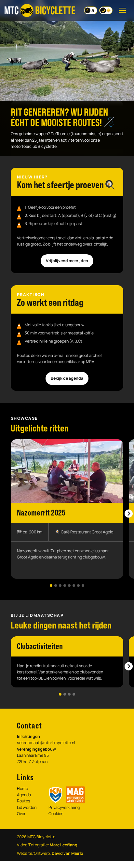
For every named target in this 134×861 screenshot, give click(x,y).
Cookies (55, 813)
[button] (67, 509)
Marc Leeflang (63, 845)
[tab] (51, 585)
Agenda (24, 794)
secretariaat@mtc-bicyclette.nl (46, 742)
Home (22, 788)
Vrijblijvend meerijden (67, 260)
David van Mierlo (67, 853)
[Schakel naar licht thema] (106, 10)
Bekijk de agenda (67, 378)
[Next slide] (129, 514)
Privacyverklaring (64, 807)
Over (21, 813)
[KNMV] (55, 794)
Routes (23, 801)
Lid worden (26, 807)
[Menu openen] (122, 10)
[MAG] (75, 794)
